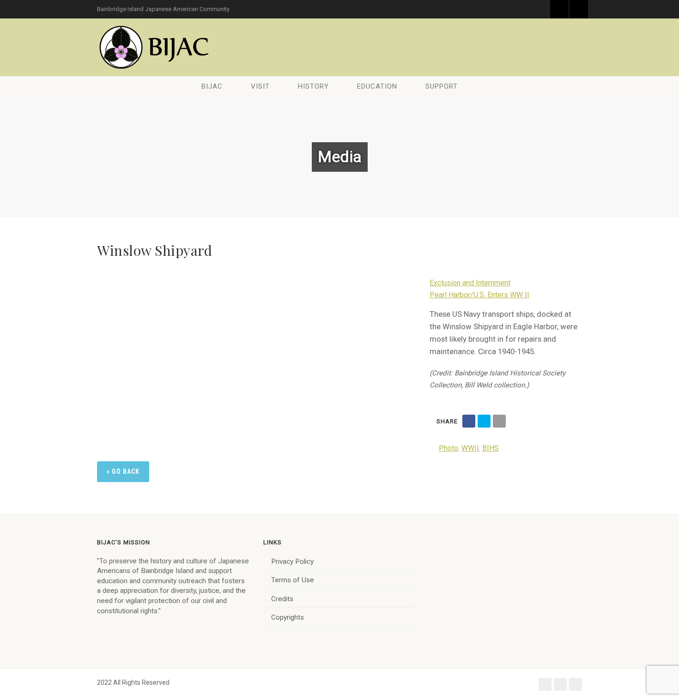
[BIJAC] (154, 47)
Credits (282, 599)
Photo (448, 448)
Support (441, 86)
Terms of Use (292, 580)
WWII (470, 448)
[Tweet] (484, 421)
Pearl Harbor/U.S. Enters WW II (479, 294)
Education (377, 86)
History (313, 86)
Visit (260, 86)
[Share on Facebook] (468, 421)
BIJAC (212, 86)
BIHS (490, 448)
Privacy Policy (292, 561)
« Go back (123, 471)
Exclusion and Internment (470, 282)
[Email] (499, 421)
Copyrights (287, 617)
